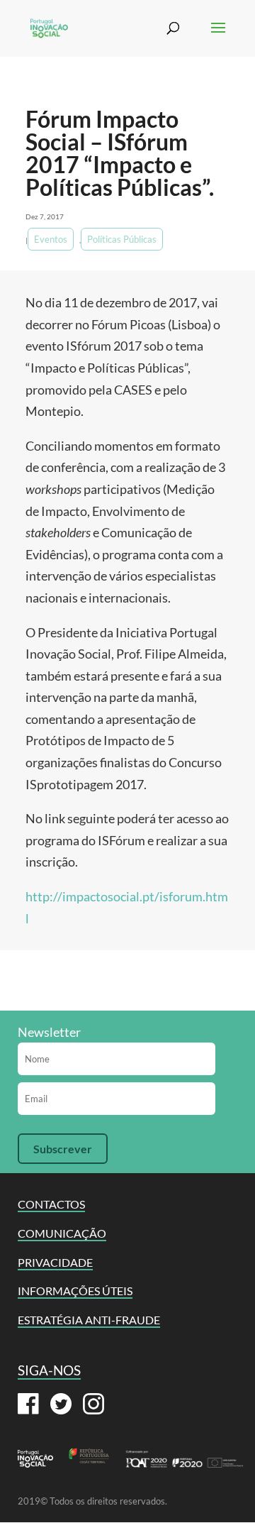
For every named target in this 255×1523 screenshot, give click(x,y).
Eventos (50, 239)
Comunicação (62, 1233)
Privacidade (55, 1262)
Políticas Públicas (122, 239)
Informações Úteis (75, 1290)
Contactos (51, 1204)
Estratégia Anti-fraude (89, 1319)
